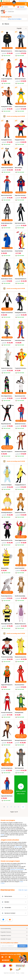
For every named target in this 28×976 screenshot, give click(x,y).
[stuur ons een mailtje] (10, 919)
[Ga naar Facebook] (6, 957)
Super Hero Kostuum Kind (21, 195)
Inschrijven (22, 946)
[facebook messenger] (3, 919)
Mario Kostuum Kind (6, 195)
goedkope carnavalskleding (17, 869)
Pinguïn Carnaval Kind (7, 312)
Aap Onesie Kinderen (6, 740)
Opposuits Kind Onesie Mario (8, 796)
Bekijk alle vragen (23, 890)
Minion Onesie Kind (6, 340)
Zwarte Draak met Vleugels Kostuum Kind (11, 540)
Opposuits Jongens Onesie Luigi (9, 451)
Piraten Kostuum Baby (7, 657)
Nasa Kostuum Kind (20, 396)
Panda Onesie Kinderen (7, 167)
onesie (2, 835)
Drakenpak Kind (19, 712)
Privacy (17, 973)
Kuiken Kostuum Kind (20, 106)
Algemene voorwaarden (9, 973)
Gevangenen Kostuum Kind (8, 139)
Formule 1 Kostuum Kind (7, 712)
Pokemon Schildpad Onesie (8, 484)
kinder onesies (18, 847)
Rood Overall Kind (19, 684)
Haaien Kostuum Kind (6, 368)
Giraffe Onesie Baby (20, 596)
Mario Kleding (18, 167)
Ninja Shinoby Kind (6, 423)
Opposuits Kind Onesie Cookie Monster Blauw (12, 251)
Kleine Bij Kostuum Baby (7, 623)
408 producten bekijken (15, 19)
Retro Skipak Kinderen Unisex (8, 396)
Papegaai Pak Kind (19, 139)
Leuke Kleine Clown (20, 340)
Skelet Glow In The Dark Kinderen (9, 278)
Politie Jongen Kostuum (21, 51)
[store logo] (14, 2)
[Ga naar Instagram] (2, 957)
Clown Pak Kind (19, 251)
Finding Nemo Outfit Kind (7, 106)
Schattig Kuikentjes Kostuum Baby (10, 512)
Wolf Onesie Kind (19, 768)
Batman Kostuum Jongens (8, 51)
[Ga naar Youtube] (9, 957)
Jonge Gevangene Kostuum (8, 78)
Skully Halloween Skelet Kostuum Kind (11, 223)
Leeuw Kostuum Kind (20, 512)
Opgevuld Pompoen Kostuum (8, 684)
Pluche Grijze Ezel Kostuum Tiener (9, 596)
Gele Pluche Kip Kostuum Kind (8, 768)
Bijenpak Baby (5, 568)
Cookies (22, 973)
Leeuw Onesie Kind (19, 568)
